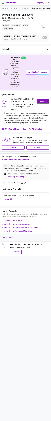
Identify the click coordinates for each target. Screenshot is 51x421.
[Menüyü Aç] (3, 2)
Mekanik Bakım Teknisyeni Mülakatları (18, 231)
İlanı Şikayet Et (7, 237)
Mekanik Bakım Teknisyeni (13, 221)
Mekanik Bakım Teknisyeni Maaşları (15, 160)
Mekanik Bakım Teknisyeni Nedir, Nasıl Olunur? (21, 227)
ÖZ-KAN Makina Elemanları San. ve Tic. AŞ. (17, 18)
